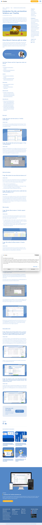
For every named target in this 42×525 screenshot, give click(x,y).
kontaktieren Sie (24, 179)
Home (4, 7)
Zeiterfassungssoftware (6, 515)
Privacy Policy (20, 523)
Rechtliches (32, 10)
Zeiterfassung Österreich (6, 519)
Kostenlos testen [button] (34, 1)
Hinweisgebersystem (27, 523)
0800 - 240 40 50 (34, 510)
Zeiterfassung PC (14, 512)
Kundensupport (7, 321)
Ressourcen (7, 7)
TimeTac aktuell (33, 11)
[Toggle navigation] (40, 1)
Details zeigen (35, 266)
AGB (23, 523)
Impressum (16, 523)
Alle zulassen (33, 269)
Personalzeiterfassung (6, 514)
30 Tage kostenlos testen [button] (8, 501)
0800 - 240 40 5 (34, 513)
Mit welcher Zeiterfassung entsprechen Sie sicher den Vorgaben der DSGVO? (35, 29)
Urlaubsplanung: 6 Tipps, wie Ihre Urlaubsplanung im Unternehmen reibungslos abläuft (35, 33)
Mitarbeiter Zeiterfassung (6, 512)
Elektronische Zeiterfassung (5, 511)
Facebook (33, 40)
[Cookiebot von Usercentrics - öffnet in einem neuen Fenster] (35, 255)
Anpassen (20, 269)
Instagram (24, 513)
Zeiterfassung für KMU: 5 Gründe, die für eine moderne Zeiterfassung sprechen (35, 25)
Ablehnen (9, 269)
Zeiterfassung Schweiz (6, 518)
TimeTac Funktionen (34, 13)
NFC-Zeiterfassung (15, 514)
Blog (11, 7)
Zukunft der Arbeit (33, 15)
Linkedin (33, 42)
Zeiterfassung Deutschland (7, 516)
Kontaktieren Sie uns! (19, 411)
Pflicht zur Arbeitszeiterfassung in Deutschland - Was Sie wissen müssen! (35, 21)
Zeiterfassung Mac (15, 511)
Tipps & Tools (33, 14)
